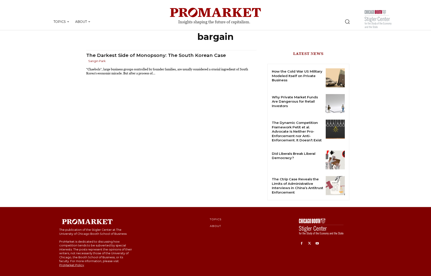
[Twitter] (309, 243)
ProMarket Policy (71, 265)
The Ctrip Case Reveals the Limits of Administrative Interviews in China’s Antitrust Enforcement (297, 185)
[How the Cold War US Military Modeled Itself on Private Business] (335, 77)
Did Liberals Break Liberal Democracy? (293, 155)
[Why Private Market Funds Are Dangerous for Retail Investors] (335, 103)
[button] (347, 21)
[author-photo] (87, 61)
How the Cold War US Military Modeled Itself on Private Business (297, 75)
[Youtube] (317, 243)
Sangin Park (97, 61)
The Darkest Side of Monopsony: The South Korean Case (156, 55)
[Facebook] (301, 243)
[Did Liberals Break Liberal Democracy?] (335, 160)
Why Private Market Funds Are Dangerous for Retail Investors (295, 101)
